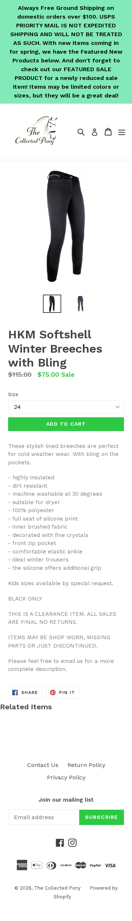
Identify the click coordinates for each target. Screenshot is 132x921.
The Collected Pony (57, 888)
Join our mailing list (66, 800)
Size (13, 394)
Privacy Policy (66, 777)
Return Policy (86, 764)
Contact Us (42, 764)
